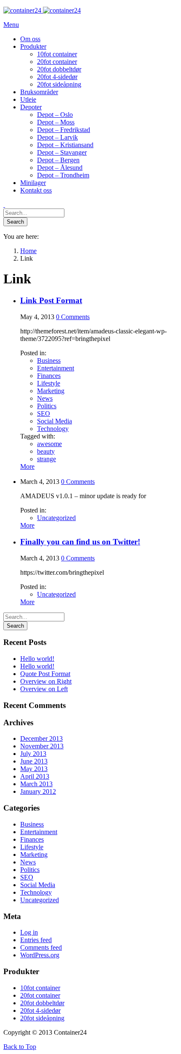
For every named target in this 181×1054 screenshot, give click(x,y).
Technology (53, 428)
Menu (11, 24)
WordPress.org (39, 955)
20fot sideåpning (42, 1018)
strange (46, 458)
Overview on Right (46, 681)
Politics (46, 405)
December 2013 (41, 738)
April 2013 (34, 776)
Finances (49, 375)
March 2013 (36, 783)
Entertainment (55, 368)
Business (49, 360)
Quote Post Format (45, 673)
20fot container (40, 995)
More (27, 466)
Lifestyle (48, 383)
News (45, 398)
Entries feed (36, 939)
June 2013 (34, 761)
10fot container (40, 987)
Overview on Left (44, 688)
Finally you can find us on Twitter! (80, 541)
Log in (29, 932)
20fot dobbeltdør (42, 1002)
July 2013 (33, 753)
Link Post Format (51, 300)
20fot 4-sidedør (40, 1010)
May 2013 (34, 768)
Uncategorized (56, 517)
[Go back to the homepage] (42, 10)
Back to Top (19, 1046)
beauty (46, 451)
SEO (43, 413)
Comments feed (41, 947)
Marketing (50, 390)
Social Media (54, 421)
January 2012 (38, 791)
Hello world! (37, 658)
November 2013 (42, 746)
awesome (49, 443)
